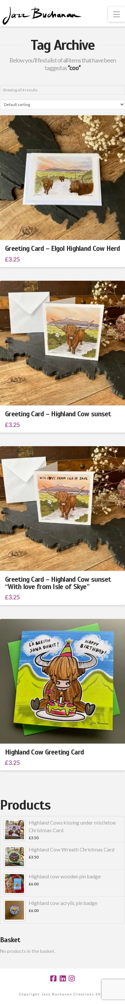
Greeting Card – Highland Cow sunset (58, 414)
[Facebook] (53, 978)
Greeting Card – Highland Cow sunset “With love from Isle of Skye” (58, 583)
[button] (116, 14)
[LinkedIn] (63, 978)
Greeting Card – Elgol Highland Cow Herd (62, 248)
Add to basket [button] (65, 229)
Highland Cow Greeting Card (44, 752)
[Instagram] (72, 978)
